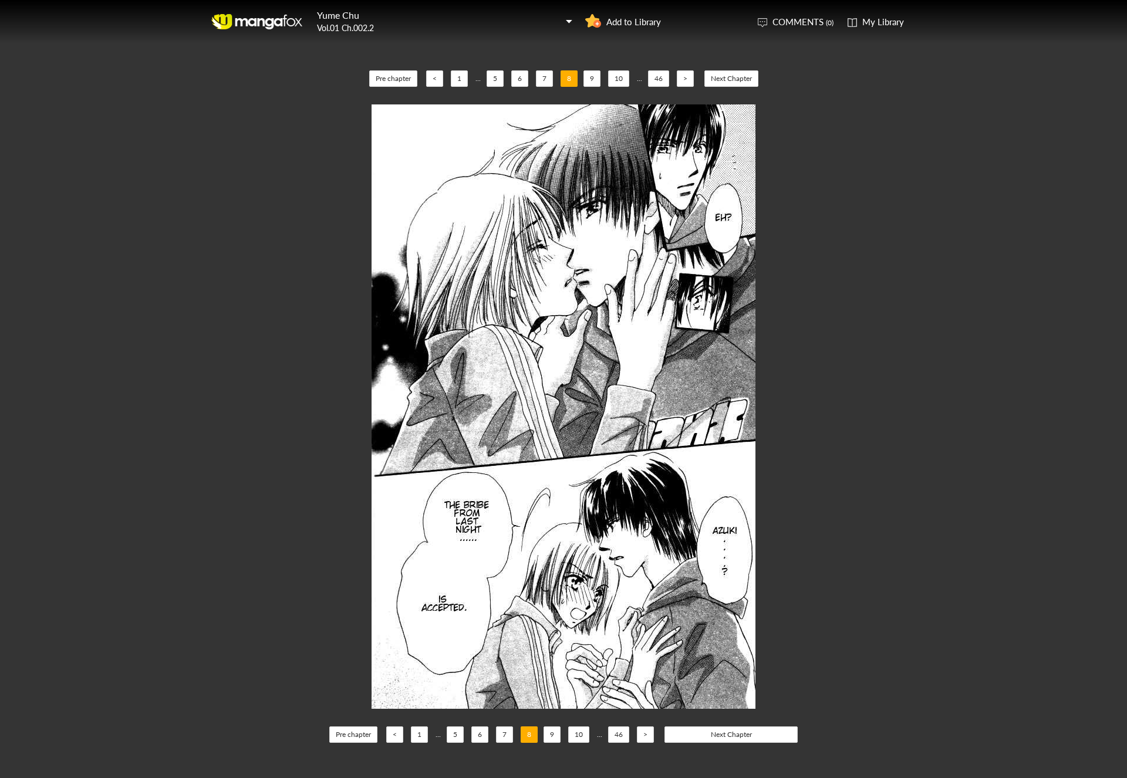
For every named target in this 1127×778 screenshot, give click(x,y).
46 (658, 78)
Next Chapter (731, 78)
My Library (883, 21)
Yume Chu (338, 15)
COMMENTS (803, 21)
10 (619, 78)
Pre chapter (393, 78)
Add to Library (633, 21)
